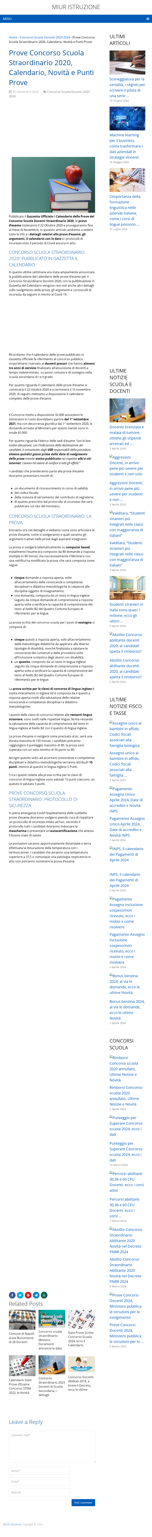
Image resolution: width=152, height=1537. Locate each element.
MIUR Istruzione (76, 7)
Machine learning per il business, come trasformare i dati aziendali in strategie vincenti (126, 146)
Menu (7, 19)
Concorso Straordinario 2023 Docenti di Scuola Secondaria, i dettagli (52, 1386)
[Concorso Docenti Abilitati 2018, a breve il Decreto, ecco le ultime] (81, 1364)
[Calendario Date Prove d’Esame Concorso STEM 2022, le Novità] (22, 1365)
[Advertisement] (52, 128)
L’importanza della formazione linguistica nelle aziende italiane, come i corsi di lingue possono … (125, 210)
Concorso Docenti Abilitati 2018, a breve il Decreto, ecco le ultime (80, 1383)
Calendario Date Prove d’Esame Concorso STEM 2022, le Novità (20, 1386)
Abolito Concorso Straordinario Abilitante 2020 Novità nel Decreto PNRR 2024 (125, 1270)
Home (13, 37)
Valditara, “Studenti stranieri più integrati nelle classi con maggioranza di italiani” (126, 554)
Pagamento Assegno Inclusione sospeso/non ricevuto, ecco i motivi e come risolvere (127, 948)
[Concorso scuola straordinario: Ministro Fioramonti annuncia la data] (52, 1319)
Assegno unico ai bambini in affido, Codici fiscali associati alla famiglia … (125, 764)
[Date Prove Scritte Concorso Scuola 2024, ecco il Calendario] (81, 1319)
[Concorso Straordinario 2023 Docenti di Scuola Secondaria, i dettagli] (52, 1364)
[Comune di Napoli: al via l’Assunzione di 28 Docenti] (22, 1320)
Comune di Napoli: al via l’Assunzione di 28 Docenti (22, 1338)
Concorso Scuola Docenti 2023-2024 (45, 37)
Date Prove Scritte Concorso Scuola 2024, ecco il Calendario (81, 1339)
